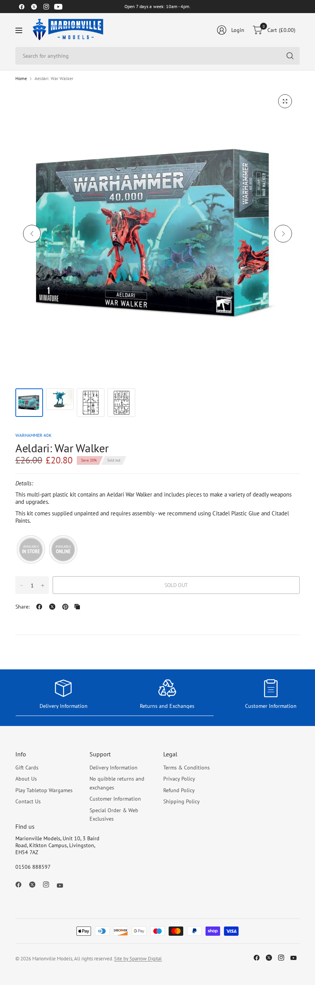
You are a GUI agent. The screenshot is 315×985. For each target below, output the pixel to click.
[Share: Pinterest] (65, 607)
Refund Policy (179, 790)
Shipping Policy (181, 801)
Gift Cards (26, 767)
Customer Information (115, 798)
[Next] (283, 233)
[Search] (290, 56)
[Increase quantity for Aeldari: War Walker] (42, 585)
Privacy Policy (179, 778)
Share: (22, 606)
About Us (26, 778)
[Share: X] (52, 607)
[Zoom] (285, 101)
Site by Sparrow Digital (138, 958)
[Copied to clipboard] (77, 607)
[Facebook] (21, 6)
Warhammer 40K (33, 435)
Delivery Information (114, 767)
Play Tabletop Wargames (44, 790)
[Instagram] (46, 6)
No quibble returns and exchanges (117, 783)
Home (21, 78)
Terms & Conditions (186, 767)
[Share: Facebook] (39, 607)
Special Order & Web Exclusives (114, 814)
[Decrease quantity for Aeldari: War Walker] (21, 585)
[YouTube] (58, 6)
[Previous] (32, 233)
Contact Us (28, 801)
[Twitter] (34, 6)
